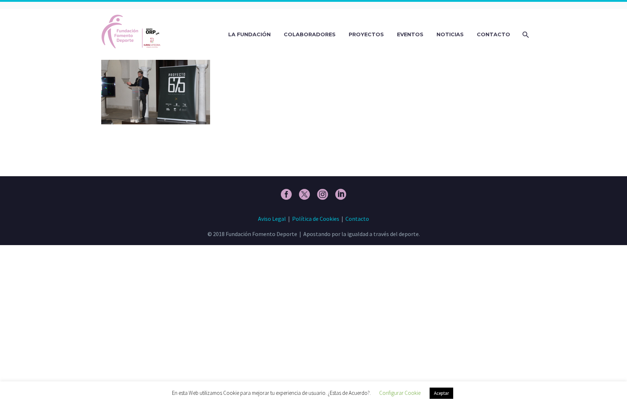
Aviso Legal (272, 218)
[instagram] (322, 194)
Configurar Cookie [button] (400, 392)
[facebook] (286, 194)
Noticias (450, 34)
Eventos (410, 34)
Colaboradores (310, 34)
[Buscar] (525, 34)
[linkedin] (340, 194)
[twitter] (304, 194)
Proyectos (366, 34)
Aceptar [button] (441, 393)
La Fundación (249, 34)
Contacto (493, 34)
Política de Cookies (315, 218)
